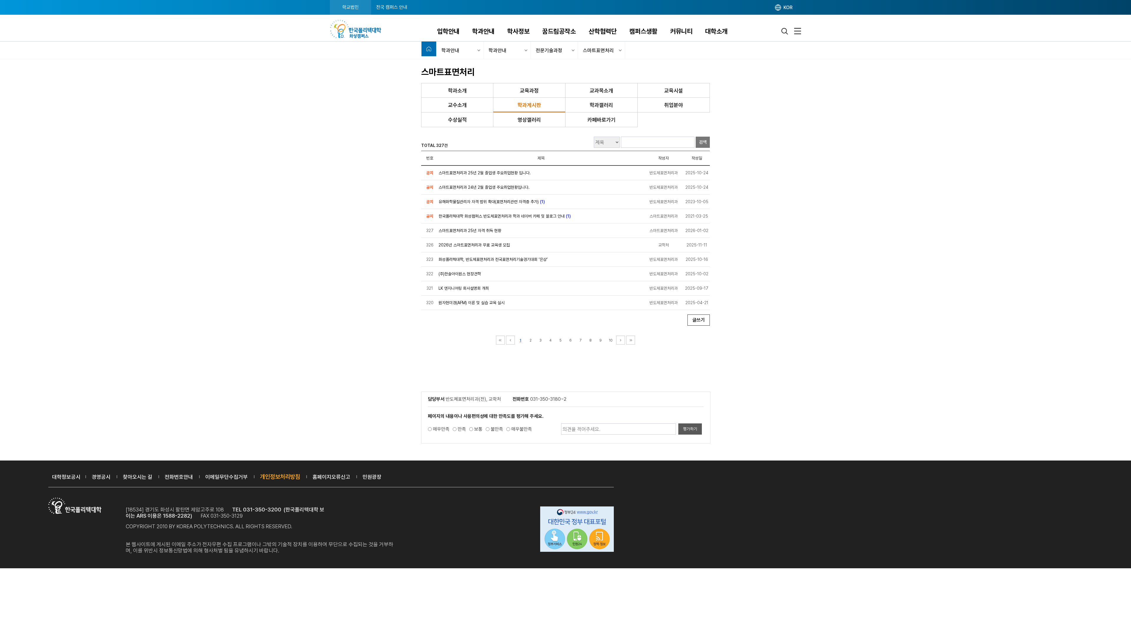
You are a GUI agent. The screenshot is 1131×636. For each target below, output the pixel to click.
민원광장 (372, 477)
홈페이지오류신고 (331, 477)
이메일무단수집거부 (226, 477)
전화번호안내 (179, 477)
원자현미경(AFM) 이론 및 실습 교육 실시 (472, 302)
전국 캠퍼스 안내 (391, 7)
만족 (462, 429)
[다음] (620, 340)
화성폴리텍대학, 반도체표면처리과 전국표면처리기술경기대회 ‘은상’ (493, 259)
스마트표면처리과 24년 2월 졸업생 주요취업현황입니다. (484, 187)
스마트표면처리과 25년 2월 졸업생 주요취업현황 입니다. (485, 172)
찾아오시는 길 (137, 477)
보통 (478, 429)
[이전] (510, 340)
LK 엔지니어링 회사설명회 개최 (464, 288)
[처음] (500, 340)
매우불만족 (521, 429)
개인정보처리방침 (280, 476)
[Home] (428, 49)
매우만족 (441, 429)
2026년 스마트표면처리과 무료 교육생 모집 (474, 245)
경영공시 (101, 477)
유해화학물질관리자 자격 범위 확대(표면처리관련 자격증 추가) (489, 201)
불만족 (497, 429)
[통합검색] (784, 31)
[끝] (630, 340)
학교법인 (350, 7)
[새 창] (577, 530)
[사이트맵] (797, 31)
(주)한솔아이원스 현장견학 (460, 273)
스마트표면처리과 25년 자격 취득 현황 (470, 230)
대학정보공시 (66, 477)
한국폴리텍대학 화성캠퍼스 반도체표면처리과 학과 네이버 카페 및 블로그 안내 (502, 216)
